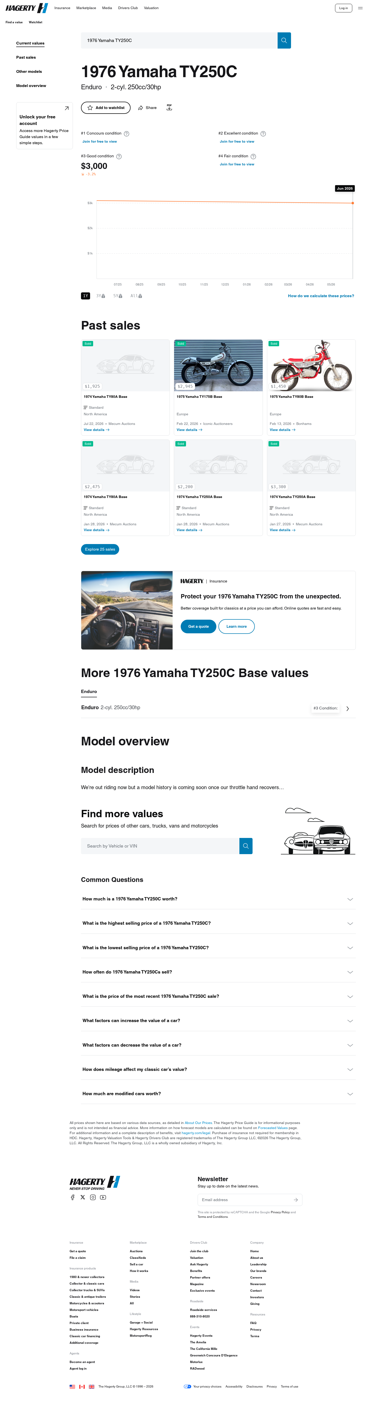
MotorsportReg (141, 1335)
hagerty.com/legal (196, 1133)
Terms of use (289, 1386)
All (132, 1303)
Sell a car (136, 1264)
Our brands (258, 1270)
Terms (254, 1336)
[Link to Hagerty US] (72, 1386)
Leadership (258, 1264)
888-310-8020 (200, 1316)
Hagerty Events (201, 1335)
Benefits (196, 1270)
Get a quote (198, 626)
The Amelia (198, 1342)
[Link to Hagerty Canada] (82, 1386)
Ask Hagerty (199, 1264)
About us (256, 1257)
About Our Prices (198, 1123)
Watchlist (35, 22)
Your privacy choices (207, 1386)
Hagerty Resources (144, 1329)
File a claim (78, 1257)
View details (94, 430)
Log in (343, 8)
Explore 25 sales (100, 549)
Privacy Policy (280, 1212)
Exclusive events (202, 1290)
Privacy (255, 1329)
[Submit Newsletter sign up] (295, 1199)
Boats (74, 1316)
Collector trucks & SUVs (87, 1290)
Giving (254, 1303)
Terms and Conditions (213, 1216)
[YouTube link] (103, 1197)
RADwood (197, 1368)
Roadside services (203, 1309)
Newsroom (258, 1284)
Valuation (196, 1257)
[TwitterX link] (83, 1197)
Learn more (236, 626)
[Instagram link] (93, 1197)
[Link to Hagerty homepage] (95, 1183)
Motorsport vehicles (84, 1309)
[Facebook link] (73, 1197)
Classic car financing (85, 1336)
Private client (79, 1323)
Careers (256, 1277)
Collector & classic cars (87, 1283)
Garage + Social (141, 1322)
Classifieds (138, 1257)
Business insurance (84, 1329)
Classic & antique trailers (88, 1296)
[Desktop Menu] (360, 8)
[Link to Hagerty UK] (91, 1386)
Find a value (14, 22)
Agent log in (78, 1368)
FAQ (253, 1323)
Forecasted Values (273, 1128)
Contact (256, 1290)
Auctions (136, 1251)
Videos (135, 1290)
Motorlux (196, 1362)
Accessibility (233, 1386)
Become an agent (82, 1362)
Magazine (197, 1284)
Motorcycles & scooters (87, 1303)
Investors (257, 1297)
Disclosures (254, 1386)
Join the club (199, 1251)
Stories (135, 1296)
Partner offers (200, 1277)
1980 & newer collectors (87, 1277)
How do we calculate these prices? (321, 296)
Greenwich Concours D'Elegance (214, 1355)
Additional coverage (84, 1342)
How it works (139, 1270)
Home (254, 1251)
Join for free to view (99, 141)
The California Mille (203, 1348)
